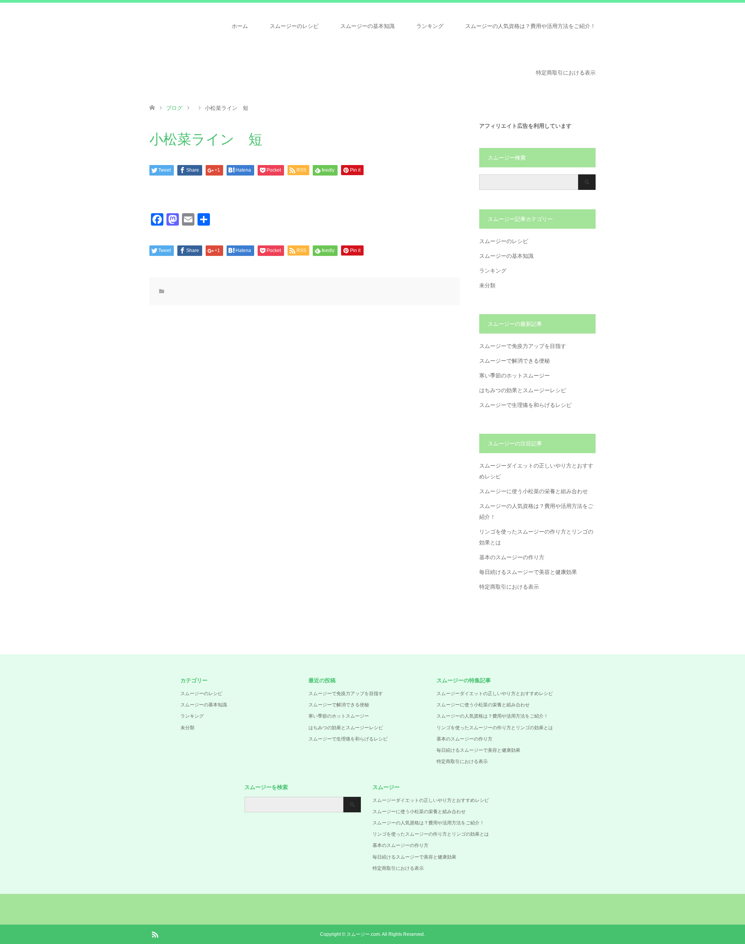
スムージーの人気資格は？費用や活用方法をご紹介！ (530, 26)
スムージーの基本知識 (367, 26)
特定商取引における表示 (566, 73)
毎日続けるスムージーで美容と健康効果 (528, 572)
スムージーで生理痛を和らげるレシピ (525, 405)
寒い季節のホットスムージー (514, 375)
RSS (154, 934)
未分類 (487, 285)
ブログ (174, 108)
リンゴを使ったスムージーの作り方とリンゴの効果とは (495, 727)
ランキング (430, 26)
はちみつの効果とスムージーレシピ (522, 390)
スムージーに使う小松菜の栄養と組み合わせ (533, 491)
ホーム (240, 26)
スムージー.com (363, 934)
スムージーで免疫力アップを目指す (522, 346)
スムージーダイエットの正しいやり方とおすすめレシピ (495, 693)
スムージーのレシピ (294, 26)
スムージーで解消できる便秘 (514, 361)
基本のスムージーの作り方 (511, 557)
